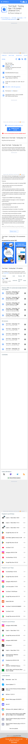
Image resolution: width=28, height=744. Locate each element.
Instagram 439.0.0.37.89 (11, 552)
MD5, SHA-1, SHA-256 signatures (12, 87)
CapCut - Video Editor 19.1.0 (12, 522)
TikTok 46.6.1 (9, 645)
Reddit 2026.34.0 (10, 601)
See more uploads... (14, 728)
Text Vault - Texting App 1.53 (12, 348)
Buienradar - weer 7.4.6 (11, 679)
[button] (16, 59)
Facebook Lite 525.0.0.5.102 (12, 660)
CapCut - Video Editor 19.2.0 (12, 630)
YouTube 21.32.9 (10, 611)
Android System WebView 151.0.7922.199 (12, 655)
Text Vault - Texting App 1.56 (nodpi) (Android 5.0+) (12, 298)
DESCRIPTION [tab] (19, 55)
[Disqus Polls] (14, 375)
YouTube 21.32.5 (10, 547)
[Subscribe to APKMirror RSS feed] (24, 474)
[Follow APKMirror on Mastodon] (11, 474)
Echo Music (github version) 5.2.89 (14, 537)
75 (11, 66)
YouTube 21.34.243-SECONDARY (13, 606)
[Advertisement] (14, 38)
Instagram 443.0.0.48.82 (11, 625)
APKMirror (6, 2)
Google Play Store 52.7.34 (12, 532)
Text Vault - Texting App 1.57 (12, 328)
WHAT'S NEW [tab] (11, 55)
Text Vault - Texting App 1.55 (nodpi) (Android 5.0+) (12, 303)
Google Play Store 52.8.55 (12, 576)
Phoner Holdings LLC (16, 13)
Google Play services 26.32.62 (13, 635)
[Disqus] (14, 412)
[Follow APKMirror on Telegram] (17, 474)
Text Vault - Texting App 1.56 (12, 333)
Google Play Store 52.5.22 (12, 562)
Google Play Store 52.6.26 (12, 542)
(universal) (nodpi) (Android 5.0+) (9, 19)
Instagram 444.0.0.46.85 (11, 640)
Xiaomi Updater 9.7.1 (11, 684)
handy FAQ (6, 273)
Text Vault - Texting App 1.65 (12, 323)
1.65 (16, 240)
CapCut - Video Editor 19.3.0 (12, 650)
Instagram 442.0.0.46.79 (11, 581)
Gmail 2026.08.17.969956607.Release (13, 665)
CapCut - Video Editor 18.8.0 (12, 517)
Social (3, 59)
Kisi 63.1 (8, 704)
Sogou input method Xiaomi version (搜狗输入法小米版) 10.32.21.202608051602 (16, 714)
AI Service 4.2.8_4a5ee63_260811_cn (15, 709)
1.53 (25, 17)
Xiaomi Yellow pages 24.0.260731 (14, 699)
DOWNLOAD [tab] (4, 55)
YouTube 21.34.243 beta (11, 591)
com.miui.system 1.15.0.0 (12, 586)
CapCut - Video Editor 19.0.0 (12, 527)
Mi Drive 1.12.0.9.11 (10, 694)
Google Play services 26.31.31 (13, 596)
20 (12, 90)
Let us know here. (17, 735)
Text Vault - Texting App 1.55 (12, 338)
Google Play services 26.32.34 (13, 616)
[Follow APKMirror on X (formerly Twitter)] (4, 474)
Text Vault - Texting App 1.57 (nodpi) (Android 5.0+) (12, 292)
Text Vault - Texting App (17, 17)
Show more (13, 231)
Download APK (15, 129)
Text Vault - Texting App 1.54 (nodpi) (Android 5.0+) (12, 309)
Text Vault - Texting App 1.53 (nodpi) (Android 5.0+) (12, 314)
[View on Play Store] (19, 59)
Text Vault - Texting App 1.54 (12, 343)
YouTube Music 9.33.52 (11, 557)
